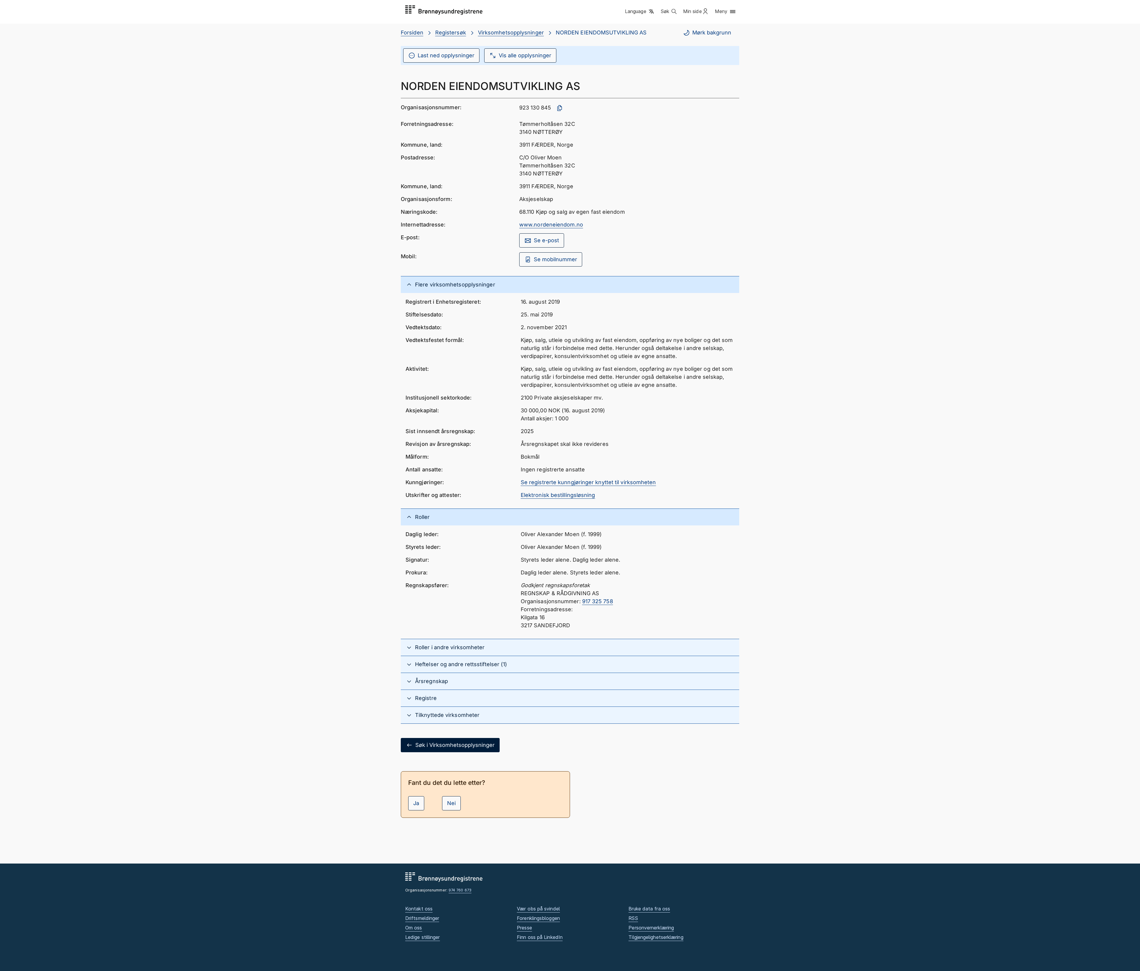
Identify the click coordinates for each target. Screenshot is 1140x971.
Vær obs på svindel (538, 909)
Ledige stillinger (422, 937)
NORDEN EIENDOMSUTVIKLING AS (601, 32)
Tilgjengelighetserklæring (655, 937)
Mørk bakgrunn (711, 32)
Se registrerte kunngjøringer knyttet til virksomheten (588, 482)
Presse (524, 928)
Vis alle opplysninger (525, 55)
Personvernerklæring (651, 928)
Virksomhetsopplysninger (511, 32)
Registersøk (450, 32)
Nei (451, 803)
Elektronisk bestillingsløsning (558, 495)
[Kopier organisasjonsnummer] (559, 108)
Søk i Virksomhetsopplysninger (455, 745)
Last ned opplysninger (446, 55)
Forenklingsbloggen (538, 918)
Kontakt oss (419, 909)
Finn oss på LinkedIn (540, 937)
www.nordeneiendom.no (551, 224)
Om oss (413, 928)
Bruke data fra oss (649, 909)
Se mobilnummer (555, 259)
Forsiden (412, 32)
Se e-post (546, 240)
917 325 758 (597, 601)
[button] (640, 12)
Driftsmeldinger (422, 918)
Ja (416, 803)
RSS (633, 918)
